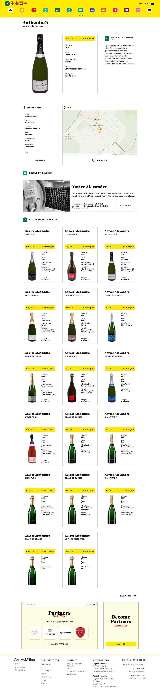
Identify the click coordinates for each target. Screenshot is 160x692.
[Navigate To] (100, 135)
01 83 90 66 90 (99, 684)
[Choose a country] (146, 3)
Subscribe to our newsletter (134, 664)
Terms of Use (20, 670)
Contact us (71, 674)
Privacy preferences (137, 672)
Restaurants (45, 664)
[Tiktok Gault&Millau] (137, 660)
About (17, 664)
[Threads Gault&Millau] (144, 660)
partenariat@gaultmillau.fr (104, 671)
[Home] (19, 2)
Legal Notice (20, 667)
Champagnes (46, 670)
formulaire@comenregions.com (106, 686)
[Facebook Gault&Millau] (123, 660)
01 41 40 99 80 (79, 671)
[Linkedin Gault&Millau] (134, 660)
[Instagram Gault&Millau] (127, 660)
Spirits (43, 674)
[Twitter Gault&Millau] (130, 660)
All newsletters (139, 668)
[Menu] (152, 3)
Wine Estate (46, 677)
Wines (43, 667)
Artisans (44, 684)
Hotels (43, 680)
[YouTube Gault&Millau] (140, 660)
